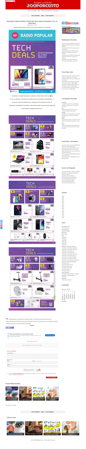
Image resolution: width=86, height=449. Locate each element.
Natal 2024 (64, 237)
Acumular (33, 10)
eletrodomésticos (13, 319)
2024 (63, 199)
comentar (14, 405)
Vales (38, 10)
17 (64, 296)
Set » (65, 301)
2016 (63, 211)
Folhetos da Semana (46, 10)
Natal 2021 (64, 243)
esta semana (37, 319)
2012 (63, 217)
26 (68, 298)
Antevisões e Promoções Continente (69, 249)
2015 (63, 213)
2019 (63, 206)
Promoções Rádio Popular (67, 264)
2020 (63, 205)
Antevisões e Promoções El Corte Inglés (70, 260)
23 (62, 298)
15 (74, 295)
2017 (63, 210)
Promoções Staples (66, 270)
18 (66, 296)
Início (29, 10)
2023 (63, 200)
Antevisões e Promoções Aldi (68, 252)
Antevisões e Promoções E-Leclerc (69, 258)
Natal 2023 (64, 240)
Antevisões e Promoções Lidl (68, 250)
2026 (63, 196)
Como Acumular (65, 228)
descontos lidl (68, 180)
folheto (31, 319)
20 (70, 296)
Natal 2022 (64, 241)
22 (74, 296)
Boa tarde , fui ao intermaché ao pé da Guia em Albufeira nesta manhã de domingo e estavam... (71, 115)
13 (70, 295)
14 (72, 295)
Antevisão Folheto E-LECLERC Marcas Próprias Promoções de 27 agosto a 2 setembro (70, 52)
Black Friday (64, 234)
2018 (63, 208)
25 (66, 298)
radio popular (42, 321)
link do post (8, 405)
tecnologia (48, 321)
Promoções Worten (66, 269)
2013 (63, 216)
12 (68, 295)
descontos (28, 323)
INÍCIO (42, 15)
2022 (63, 202)
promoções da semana (23, 319)
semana (8, 323)
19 (68, 296)
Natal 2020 (64, 244)
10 (64, 295)
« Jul (63, 301)
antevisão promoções (33, 321)
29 (74, 298)
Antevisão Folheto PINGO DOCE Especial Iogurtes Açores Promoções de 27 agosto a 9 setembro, (71, 45)
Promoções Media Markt (67, 267)
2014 (63, 214)
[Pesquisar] (14, 1)
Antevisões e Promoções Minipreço (69, 257)
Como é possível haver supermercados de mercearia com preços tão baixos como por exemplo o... (71, 127)
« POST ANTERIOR (35, 15)
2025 (63, 197)
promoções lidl (68, 181)
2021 (63, 203)
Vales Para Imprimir (66, 231)
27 (70, 298)
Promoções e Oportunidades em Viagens (70, 273)
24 (64, 298)
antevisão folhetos (21, 323)
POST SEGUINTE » (50, 15)
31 (64, 299)
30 (62, 299)
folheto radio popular (11, 321)
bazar (70, 177)
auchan (65, 182)
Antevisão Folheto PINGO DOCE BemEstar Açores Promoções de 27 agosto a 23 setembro (71, 57)
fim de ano (13, 323)
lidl (64, 181)
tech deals (24, 321)
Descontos (55, 10)
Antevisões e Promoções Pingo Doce (69, 247)
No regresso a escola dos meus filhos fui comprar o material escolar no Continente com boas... (70, 105)
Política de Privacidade (66, 279)
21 (72, 296)
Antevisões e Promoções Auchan (69, 255)
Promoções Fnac (65, 263)
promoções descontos (46, 319)
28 (72, 298)
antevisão (19, 321)
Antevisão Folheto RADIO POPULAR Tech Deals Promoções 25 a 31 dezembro (32, 22)
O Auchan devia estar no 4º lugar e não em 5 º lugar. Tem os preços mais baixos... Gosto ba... (71, 121)
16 (62, 296)
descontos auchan (71, 182)
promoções (54, 321)
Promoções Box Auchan (67, 266)
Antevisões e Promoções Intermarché (69, 254)
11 (66, 295)
